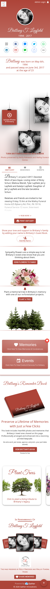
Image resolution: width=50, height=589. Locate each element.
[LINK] (43, 50)
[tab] (9, 168)
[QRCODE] (6, 44)
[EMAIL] (15, 50)
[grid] (25, 123)
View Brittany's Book (25, 449)
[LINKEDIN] (6, 50)
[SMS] (25, 50)
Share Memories (26, 577)
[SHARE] (34, 50)
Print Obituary (26, 221)
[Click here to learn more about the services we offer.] (25, 561)
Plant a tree (25, 299)
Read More (25, 216)
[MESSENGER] (25, 44)
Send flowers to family (25, 262)
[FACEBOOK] (15, 44)
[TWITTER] (34, 44)
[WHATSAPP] (43, 44)
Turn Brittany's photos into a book (25, 154)
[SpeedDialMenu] (43, 582)
